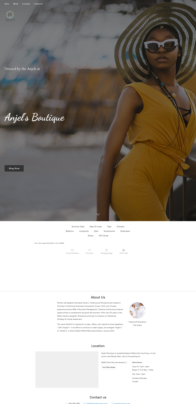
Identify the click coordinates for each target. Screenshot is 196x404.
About (15, 4)
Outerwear (125, 231)
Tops (109, 226)
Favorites (89, 253)
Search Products (72, 253)
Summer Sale (78, 226)
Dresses (120, 226)
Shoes (90, 235)
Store (7, 4)
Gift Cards (103, 235)
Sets (96, 231)
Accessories (109, 231)
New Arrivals (96, 226)
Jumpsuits (84, 231)
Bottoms (70, 231)
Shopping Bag (106, 253)
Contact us (38, 4)
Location (26, 4)
